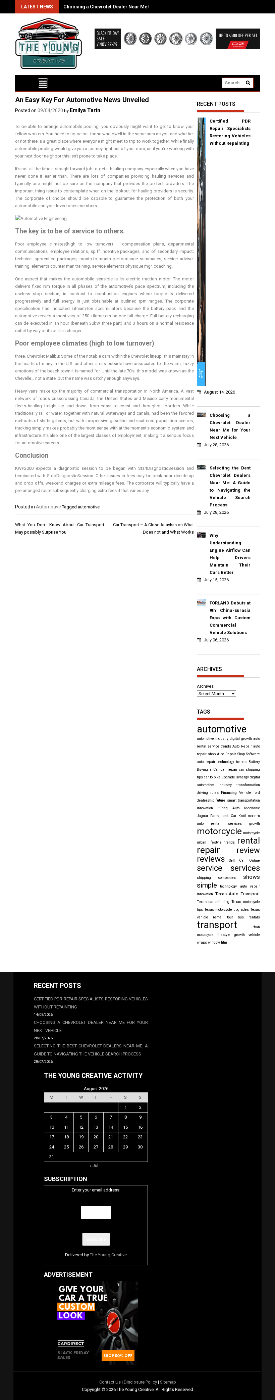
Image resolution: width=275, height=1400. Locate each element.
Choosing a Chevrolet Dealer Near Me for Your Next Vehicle (129, 6)
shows (251, 876)
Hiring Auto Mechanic (239, 808)
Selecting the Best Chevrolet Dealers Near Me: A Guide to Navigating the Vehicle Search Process (230, 486)
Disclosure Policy (140, 1382)
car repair (229, 769)
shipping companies (216, 877)
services (245, 868)
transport (217, 925)
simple (207, 885)
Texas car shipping (213, 902)
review (248, 850)
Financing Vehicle (236, 793)
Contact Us (110, 1382)
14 (110, 1127)
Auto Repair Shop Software (238, 754)
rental (248, 840)
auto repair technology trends (221, 762)
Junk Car (228, 816)
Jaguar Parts (208, 816)
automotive (89, 506)
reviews (211, 859)
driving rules (208, 793)
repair (208, 850)
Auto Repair (242, 746)
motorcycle (219, 831)
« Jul (94, 1165)
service (209, 868)
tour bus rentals (243, 917)
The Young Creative (108, 1254)
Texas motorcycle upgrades (226, 909)
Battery (254, 762)
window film (217, 942)
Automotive (48, 506)
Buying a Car (208, 769)
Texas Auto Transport (237, 893)
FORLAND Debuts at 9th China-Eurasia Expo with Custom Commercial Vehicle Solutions (230, 617)
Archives (205, 686)
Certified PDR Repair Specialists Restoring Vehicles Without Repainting (230, 132)
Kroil (242, 816)
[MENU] (43, 83)
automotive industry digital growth (224, 738)
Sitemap (168, 1382)
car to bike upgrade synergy (226, 777)
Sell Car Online (244, 860)
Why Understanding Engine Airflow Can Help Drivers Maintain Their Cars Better (230, 554)
